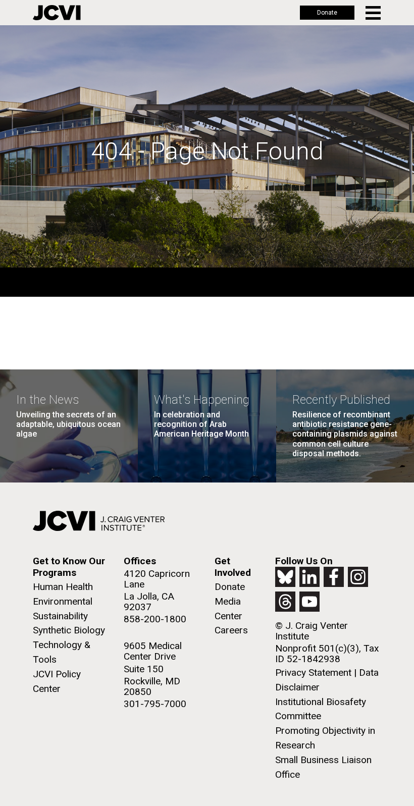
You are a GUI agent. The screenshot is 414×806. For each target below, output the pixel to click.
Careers (231, 630)
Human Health (63, 587)
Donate (327, 12)
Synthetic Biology (69, 630)
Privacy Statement (313, 672)
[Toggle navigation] (374, 13)
